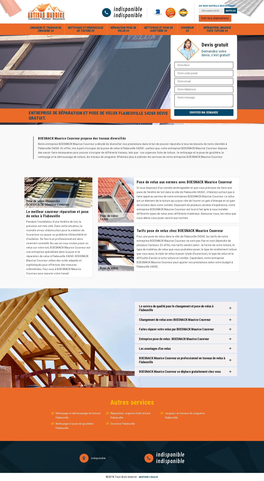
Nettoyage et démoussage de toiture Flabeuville (78, 415)
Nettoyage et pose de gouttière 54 (158, 29)
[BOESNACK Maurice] (46, 11)
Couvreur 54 (187, 29)
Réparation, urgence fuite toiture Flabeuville (130, 415)
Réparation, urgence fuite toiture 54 (217, 29)
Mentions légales (148, 477)
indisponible (128, 9)
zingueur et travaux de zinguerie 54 (45, 29)
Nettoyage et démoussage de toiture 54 (85, 29)
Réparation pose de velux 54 (123, 29)
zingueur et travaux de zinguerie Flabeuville (185, 415)
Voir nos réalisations (215, 18)
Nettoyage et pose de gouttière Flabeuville (75, 425)
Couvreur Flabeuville (122, 423)
